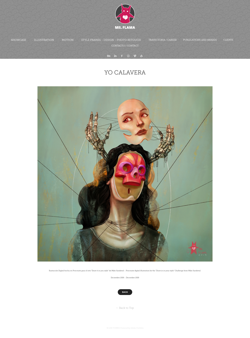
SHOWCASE (18, 40)
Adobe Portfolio (137, 328)
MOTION (67, 40)
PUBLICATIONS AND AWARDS (200, 40)
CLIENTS (228, 40)
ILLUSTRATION (44, 40)
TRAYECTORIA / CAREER (163, 40)
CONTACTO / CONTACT (125, 45)
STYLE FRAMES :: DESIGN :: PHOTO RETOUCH (111, 40)
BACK (125, 292)
